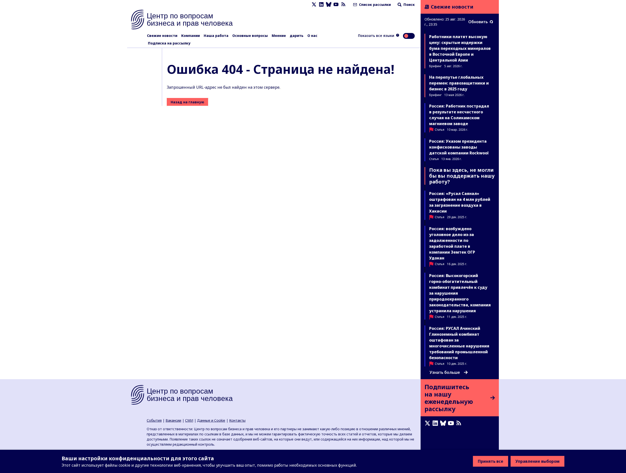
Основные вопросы (250, 35)
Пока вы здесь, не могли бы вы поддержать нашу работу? (462, 176)
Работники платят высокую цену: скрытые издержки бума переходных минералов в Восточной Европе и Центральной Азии (460, 48)
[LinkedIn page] (321, 4)
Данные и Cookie (211, 420)
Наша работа (216, 35)
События (154, 420)
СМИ (189, 420)
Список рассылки (374, 4)
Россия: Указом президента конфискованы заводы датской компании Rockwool (459, 147)
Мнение (279, 35)
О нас (312, 35)
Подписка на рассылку (169, 43)
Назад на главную (187, 102)
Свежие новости (162, 35)
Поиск (408, 4)
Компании (190, 35)
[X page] (314, 4)
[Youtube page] (336, 4)
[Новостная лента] (343, 4)
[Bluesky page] (329, 4)
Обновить (478, 21)
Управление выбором (537, 461)
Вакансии (173, 420)
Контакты (237, 420)
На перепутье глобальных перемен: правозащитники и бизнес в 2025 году (459, 83)
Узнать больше (445, 372)
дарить (296, 35)
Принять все (490, 461)
